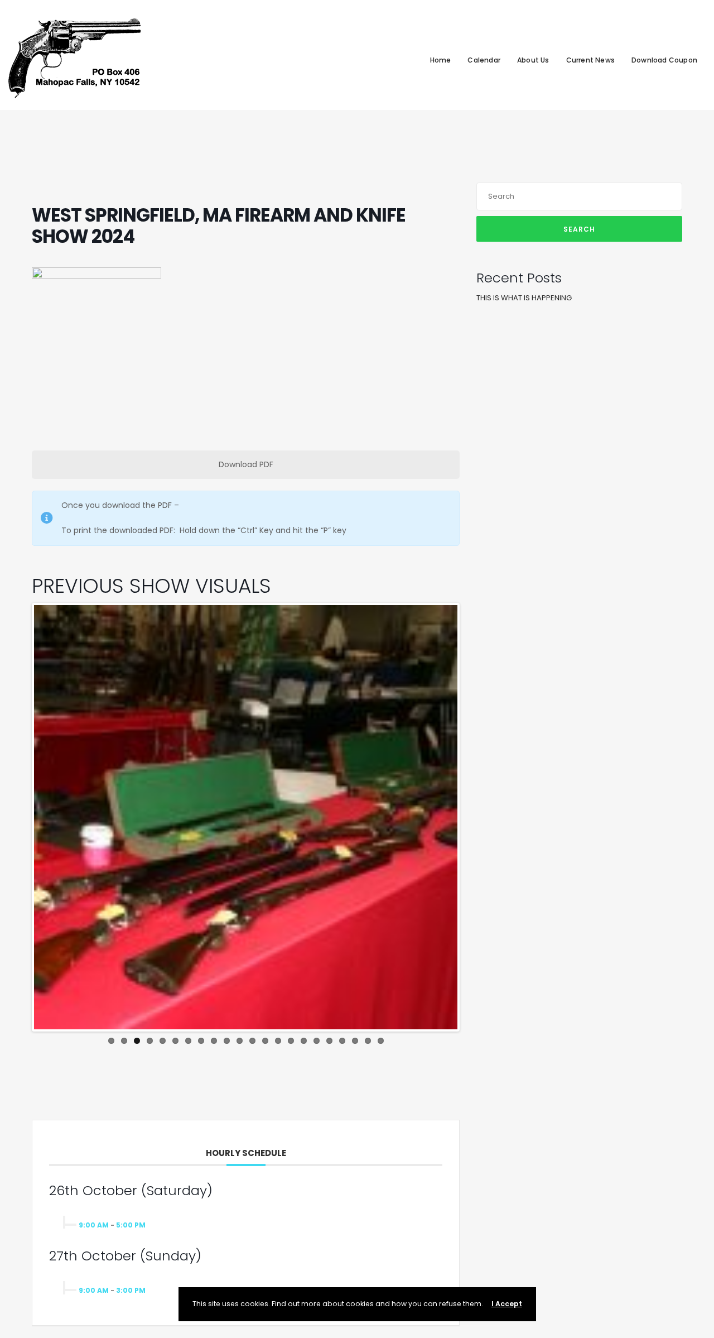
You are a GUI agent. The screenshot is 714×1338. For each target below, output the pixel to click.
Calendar (483, 60)
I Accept (506, 1303)
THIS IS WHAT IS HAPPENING (524, 297)
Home (440, 60)
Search (579, 229)
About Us (533, 60)
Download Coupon (664, 60)
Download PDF (246, 464)
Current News (590, 60)
